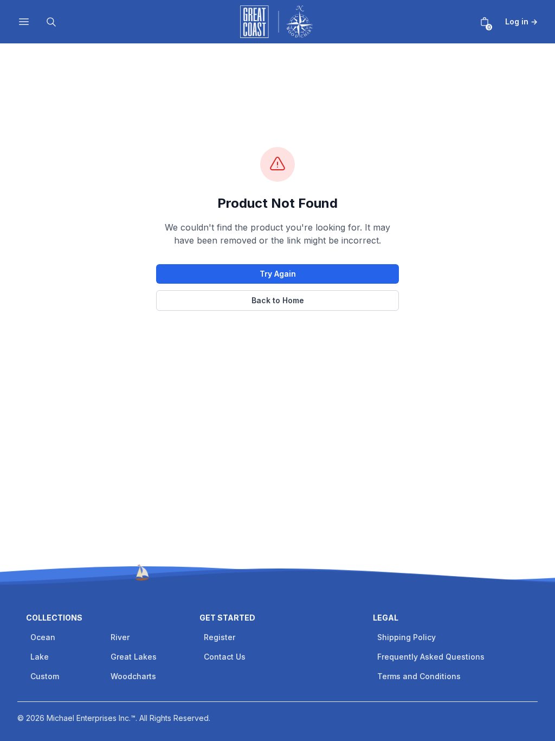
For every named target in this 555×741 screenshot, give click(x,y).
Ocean (42, 637)
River (120, 637)
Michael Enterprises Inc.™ (91, 718)
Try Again (278, 273)
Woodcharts (133, 676)
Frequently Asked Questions (431, 656)
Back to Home (277, 300)
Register (219, 637)
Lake (39, 656)
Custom (44, 676)
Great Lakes (134, 656)
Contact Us (225, 656)
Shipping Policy (406, 637)
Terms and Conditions (419, 676)
